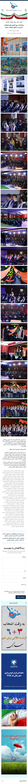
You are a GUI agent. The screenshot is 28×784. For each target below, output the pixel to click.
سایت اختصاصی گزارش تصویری (13, 519)
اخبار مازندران (9, 472)
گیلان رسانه (14, 524)
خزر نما (13, 511)
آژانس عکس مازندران (18, 472)
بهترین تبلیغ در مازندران (18, 476)
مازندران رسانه (6, 524)
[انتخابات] (14, 628)
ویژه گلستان (21, 526)
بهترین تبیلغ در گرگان (14, 483)
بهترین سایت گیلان (19, 491)
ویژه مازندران (14, 526)
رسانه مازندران (17, 516)
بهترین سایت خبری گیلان (17, 488)
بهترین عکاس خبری (19, 493)
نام (25, 571)
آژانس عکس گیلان (8, 471)
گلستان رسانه (20, 524)
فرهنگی (11, 22)
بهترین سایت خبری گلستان (9, 486)
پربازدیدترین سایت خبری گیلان (16, 497)
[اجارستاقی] (14, 671)
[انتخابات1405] (14, 709)
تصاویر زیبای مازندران (15, 507)
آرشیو (21, 22)
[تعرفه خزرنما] (14, 751)
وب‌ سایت (23, 584)
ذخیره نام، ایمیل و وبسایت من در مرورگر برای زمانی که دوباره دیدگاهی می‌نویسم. (14, 592)
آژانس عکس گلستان (19, 471)
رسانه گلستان (12, 514)
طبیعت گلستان (20, 521)
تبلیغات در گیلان (15, 504)
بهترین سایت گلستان (11, 490)
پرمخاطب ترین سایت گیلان (13, 500)
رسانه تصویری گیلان (11, 512)
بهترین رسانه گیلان (12, 485)
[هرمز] (14, 16)
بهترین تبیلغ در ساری (15, 478)
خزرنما (9, 511)
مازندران (7, 22)
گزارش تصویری (9, 523)
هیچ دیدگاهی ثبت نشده (13, 33)
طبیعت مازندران (12, 521)
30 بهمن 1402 (13, 31)
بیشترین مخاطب (9, 493)
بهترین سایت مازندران (8, 491)
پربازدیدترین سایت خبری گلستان (16, 495)
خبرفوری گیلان (7, 509)
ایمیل (24, 577)
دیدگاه (24, 557)
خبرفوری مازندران (20, 511)
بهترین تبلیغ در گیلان (10, 474)
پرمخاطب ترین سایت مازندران (16, 502)
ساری (15, 22)
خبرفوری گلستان (15, 509)
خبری (18, 22)
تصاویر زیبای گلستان (14, 505)
